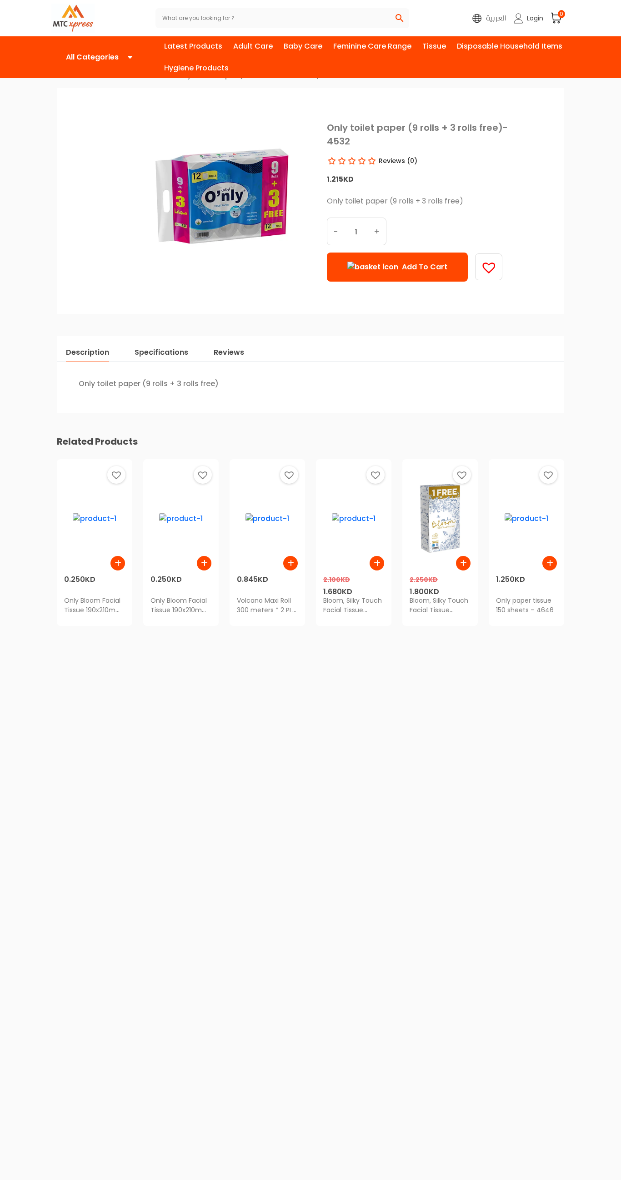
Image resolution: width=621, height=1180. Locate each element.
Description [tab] (87, 352)
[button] (528, 18)
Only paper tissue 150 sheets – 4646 (525, 605)
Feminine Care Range (372, 46)
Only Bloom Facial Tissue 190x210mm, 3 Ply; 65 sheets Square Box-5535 (180, 615)
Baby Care (303, 46)
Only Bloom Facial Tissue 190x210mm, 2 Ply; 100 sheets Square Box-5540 (94, 615)
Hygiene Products (196, 68)
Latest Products (193, 46)
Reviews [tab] (229, 352)
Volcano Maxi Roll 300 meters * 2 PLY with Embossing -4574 (266, 615)
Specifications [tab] (161, 352)
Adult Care (253, 46)
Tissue (434, 46)
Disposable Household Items (509, 46)
